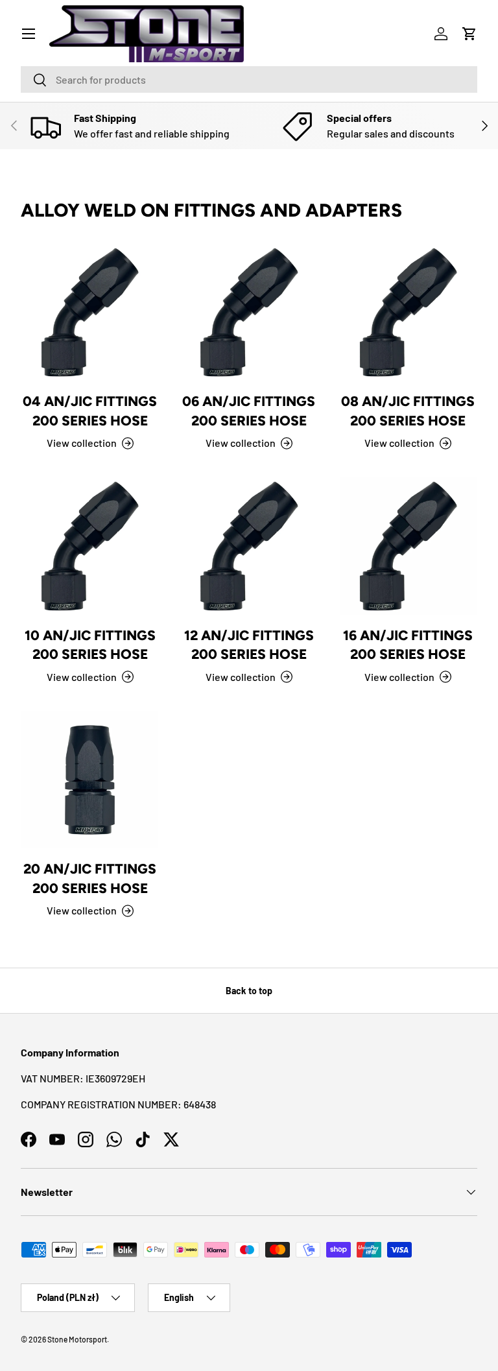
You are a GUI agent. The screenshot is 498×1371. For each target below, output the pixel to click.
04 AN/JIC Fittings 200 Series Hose (90, 411)
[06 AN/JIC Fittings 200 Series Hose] (248, 312)
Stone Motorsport (77, 1339)
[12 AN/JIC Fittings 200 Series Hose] (248, 545)
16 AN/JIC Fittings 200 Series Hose (408, 645)
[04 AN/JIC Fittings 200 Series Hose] (89, 312)
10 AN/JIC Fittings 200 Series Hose (90, 645)
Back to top (249, 990)
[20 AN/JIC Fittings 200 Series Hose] (89, 779)
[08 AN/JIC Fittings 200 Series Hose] (408, 312)
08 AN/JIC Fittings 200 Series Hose (408, 411)
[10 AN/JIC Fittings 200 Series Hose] (89, 545)
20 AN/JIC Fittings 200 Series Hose (89, 878)
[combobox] (249, 79)
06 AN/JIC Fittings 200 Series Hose (248, 411)
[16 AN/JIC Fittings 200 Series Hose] (408, 545)
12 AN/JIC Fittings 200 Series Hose (249, 645)
